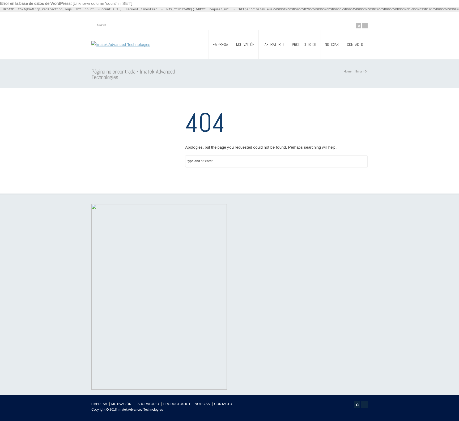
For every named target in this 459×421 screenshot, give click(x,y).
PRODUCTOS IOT (304, 44)
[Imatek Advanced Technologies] (120, 45)
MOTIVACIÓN (245, 44)
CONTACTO (355, 44)
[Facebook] (365, 25)
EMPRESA (220, 44)
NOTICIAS (332, 44)
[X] (358, 25)
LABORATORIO (273, 44)
